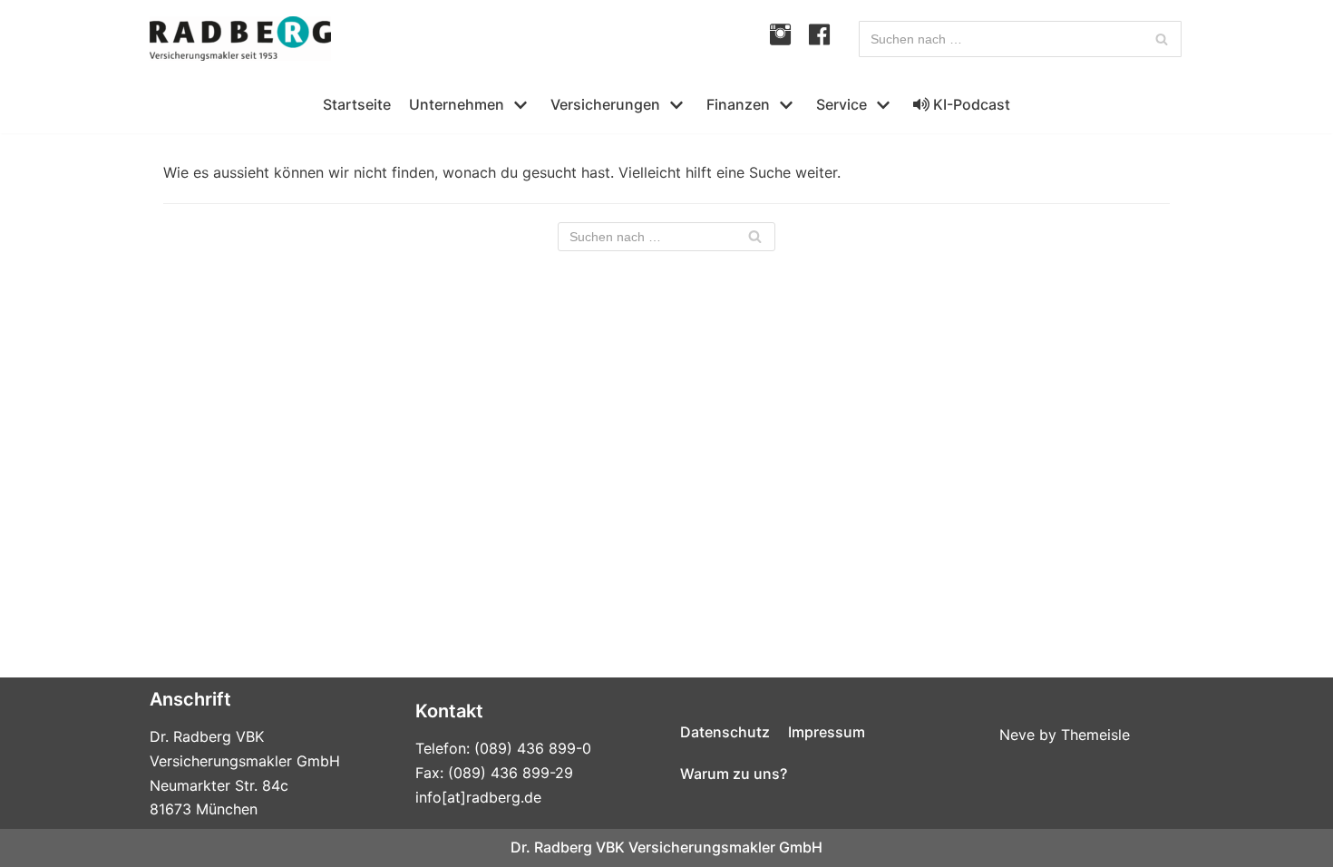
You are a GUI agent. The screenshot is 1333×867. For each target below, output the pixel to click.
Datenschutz (725, 732)
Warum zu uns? (733, 774)
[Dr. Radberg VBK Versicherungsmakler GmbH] (240, 38)
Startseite (357, 104)
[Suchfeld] (1161, 39)
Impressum (826, 732)
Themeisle (1095, 735)
